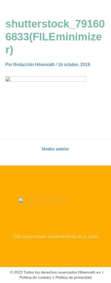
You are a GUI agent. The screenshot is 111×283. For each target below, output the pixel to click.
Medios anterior (55, 149)
